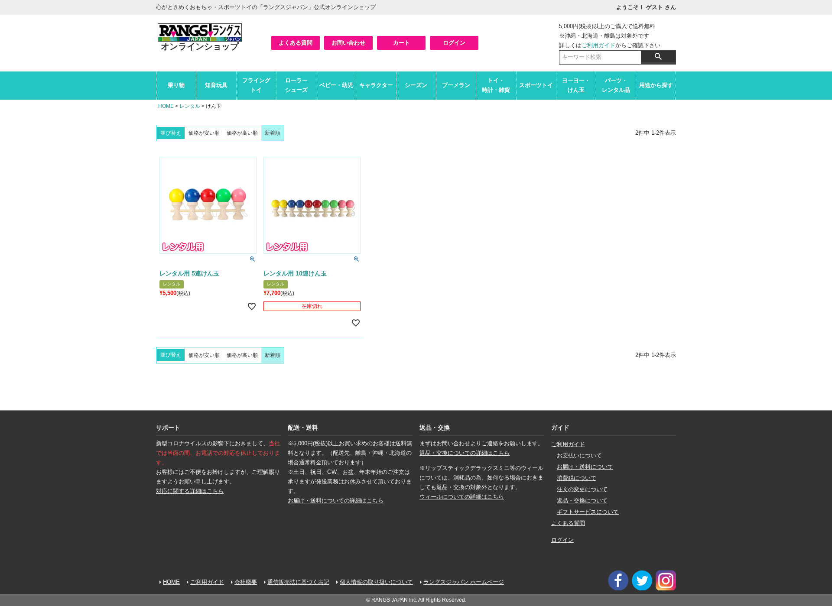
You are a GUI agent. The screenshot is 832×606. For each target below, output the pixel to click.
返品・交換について (582, 500)
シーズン (416, 85)
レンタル (189, 106)
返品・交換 (434, 427)
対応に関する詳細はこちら (190, 491)
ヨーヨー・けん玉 (576, 85)
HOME (166, 106)
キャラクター (376, 85)
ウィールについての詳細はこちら (461, 496)
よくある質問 (295, 42)
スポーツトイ (536, 85)
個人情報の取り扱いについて (376, 582)
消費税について (576, 478)
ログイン (454, 42)
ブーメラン (456, 85)
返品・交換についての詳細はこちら (464, 453)
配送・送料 (303, 427)
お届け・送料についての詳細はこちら (336, 500)
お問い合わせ (348, 42)
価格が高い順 (242, 133)
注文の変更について (582, 489)
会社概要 (245, 582)
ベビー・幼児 (336, 85)
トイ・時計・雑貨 (496, 85)
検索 (658, 56)
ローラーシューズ (296, 85)
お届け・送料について (585, 466)
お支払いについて (579, 455)
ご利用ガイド (598, 45)
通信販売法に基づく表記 (298, 582)
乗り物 (176, 85)
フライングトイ (256, 85)
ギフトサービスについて (588, 512)
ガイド (560, 427)
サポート (168, 427)
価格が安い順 (204, 133)
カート (401, 42)
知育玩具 (216, 85)
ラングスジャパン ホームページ (463, 582)
